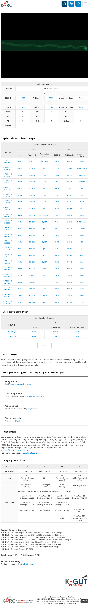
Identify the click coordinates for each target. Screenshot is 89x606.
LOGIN (64, 4)
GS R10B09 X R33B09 (7, 168)
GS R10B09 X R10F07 (7, 202)
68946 (57, 302)
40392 (34, 332)
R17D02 (69, 188)
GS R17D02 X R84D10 (7, 268)
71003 (57, 195)
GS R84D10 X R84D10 (7, 235)
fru (82, 195)
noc (82, 302)
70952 (57, 175)
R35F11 (32, 161)
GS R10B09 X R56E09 (7, 208)
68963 (19, 282)
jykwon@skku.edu (36, 396)
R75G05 (69, 175)
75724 (57, 168)
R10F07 (69, 202)
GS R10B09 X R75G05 (7, 175)
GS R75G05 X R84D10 (7, 295)
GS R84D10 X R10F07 (7, 255)
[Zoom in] (44, 45)
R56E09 (69, 208)
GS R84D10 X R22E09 (7, 248)
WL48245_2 (12, 336)
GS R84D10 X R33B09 (7, 222)
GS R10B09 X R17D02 (7, 188)
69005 (19, 275)
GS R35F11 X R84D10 (7, 161)
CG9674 (82, 175)
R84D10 (51, 107)
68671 (19, 161)
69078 (57, 188)
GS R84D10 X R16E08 (7, 302)
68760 (19, 215)
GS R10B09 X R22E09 (7, 195)
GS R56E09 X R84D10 (7, 289)
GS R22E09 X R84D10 (7, 282)
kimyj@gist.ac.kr (17, 421)
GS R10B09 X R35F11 (7, 182)
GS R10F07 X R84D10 (7, 275)
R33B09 (69, 168)
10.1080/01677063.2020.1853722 (15, 450)
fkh (82, 188)
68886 (57, 208)
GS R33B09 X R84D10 (7, 215)
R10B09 (51, 98)
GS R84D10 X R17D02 (7, 242)
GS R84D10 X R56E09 (7, 262)
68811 (57, 202)
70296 (19, 289)
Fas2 (81, 98)
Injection (78, 4)
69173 (19, 268)
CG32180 (44, 161)
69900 (23, 98)
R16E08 (69, 302)
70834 (23, 107)
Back (44, 346)
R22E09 (69, 195)
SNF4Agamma (82, 168)
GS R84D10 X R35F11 (7, 228)
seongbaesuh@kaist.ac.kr (22, 384)
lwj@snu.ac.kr (34, 408)
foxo (82, 208)
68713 (57, 182)
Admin (84, 601)
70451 (19, 222)
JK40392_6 (12, 332)
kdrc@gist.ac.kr (30, 452)
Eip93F (81, 107)
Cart (71, 4)
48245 (34, 336)
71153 (19, 295)
